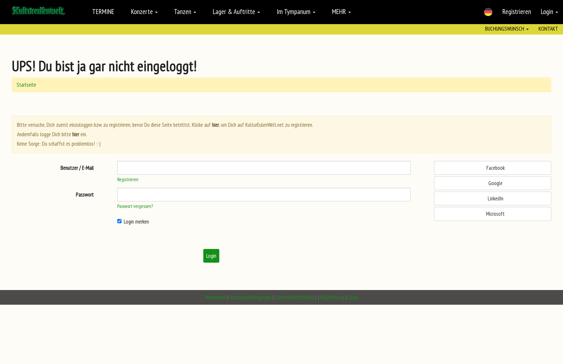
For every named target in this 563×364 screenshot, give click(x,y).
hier (215, 124)
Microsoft (495, 213)
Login (548, 11)
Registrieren (516, 11)
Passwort (85, 194)
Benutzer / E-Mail (77, 167)
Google (494, 183)
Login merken (136, 221)
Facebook (495, 167)
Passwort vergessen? (135, 206)
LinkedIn (494, 198)
